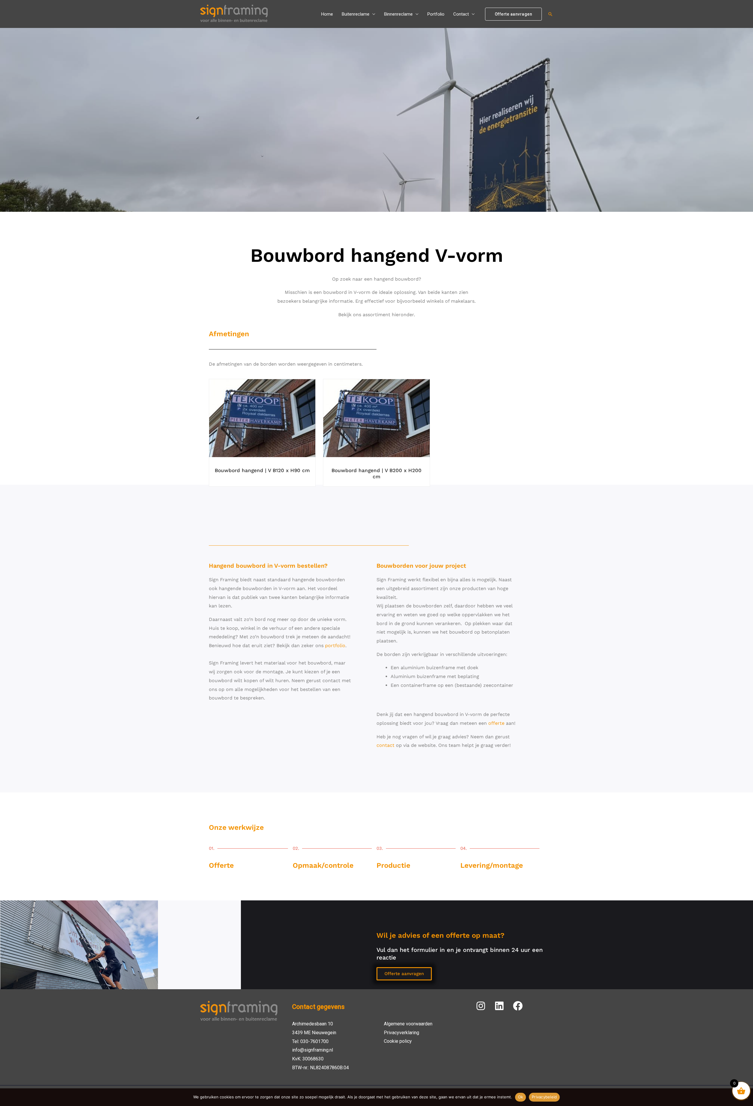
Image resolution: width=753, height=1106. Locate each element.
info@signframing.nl (312, 1050)
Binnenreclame (398, 14)
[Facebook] (518, 1006)
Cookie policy (398, 1041)
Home (327, 14)
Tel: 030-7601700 (310, 1041)
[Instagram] (481, 1006)
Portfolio (435, 14)
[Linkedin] (499, 1006)
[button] (513, 14)
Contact (461, 14)
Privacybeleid (544, 1097)
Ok (520, 1097)
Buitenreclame (355, 14)
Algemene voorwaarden (408, 1024)
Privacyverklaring (401, 1032)
